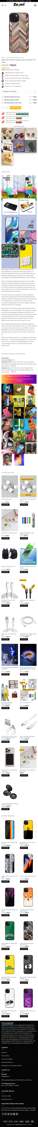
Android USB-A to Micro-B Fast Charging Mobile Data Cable (9, 737)
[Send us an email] (11, 1114)
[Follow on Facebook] (3, 1114)
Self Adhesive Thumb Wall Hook (9, 533)
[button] (2, 5)
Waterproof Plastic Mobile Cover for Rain (28, 567)
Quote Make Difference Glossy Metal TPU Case (8, 977)
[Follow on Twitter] (8, 1114)
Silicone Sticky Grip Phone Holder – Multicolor (9, 770)
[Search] (5, 5)
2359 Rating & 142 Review (12, 70)
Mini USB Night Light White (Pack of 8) (28, 499)
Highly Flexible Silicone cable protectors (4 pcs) (27, 533)
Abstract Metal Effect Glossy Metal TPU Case (27, 944)
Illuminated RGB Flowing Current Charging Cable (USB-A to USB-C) (28, 669)
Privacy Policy (5, 1056)
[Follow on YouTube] (17, 1114)
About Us (4, 1052)
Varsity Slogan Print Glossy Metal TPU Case (9, 944)
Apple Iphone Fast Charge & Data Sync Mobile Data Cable (28, 634)
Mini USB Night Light (6, 499)
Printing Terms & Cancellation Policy (11, 1065)
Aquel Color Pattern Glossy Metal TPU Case (9, 843)
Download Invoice (6, 1099)
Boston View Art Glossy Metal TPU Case (9, 910)
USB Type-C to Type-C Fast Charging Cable (8, 601)
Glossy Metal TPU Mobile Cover (14, 57)
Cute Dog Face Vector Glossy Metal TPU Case (27, 910)
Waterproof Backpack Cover (8, 566)
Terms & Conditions (7, 1059)
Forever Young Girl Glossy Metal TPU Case (27, 1011)
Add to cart (15, 107)
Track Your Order (6, 1096)
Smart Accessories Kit (25, 702)
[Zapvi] (19, 5)
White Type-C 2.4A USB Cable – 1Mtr (9, 634)
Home (2, 57)
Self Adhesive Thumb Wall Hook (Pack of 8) (27, 770)
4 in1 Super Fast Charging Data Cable (27, 601)
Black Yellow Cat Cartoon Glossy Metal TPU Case (27, 843)
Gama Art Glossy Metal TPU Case (28, 876)
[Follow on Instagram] (5, 1114)
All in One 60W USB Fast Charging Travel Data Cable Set (9, 804)
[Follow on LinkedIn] (14, 1114)
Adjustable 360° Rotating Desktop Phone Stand (9, 668)
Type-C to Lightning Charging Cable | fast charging (27, 737)
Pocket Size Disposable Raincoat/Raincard (6, 703)
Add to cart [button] (5, 504)
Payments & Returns (7, 1062)
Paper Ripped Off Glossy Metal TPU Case (8, 1011)
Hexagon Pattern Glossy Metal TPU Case (9, 876)
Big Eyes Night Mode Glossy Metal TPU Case (28, 977)
